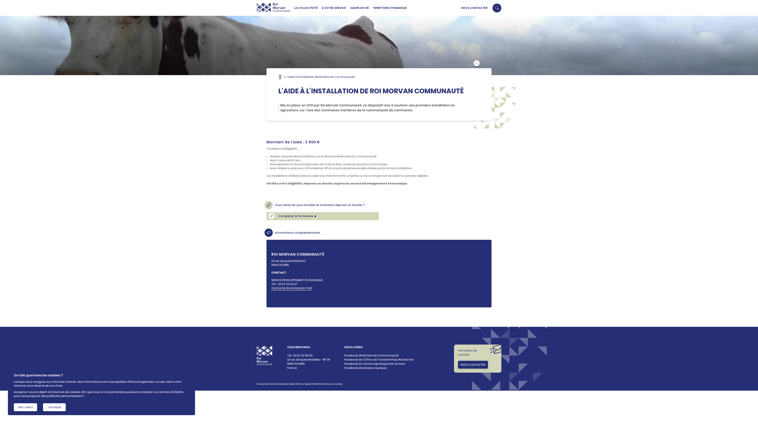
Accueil (280, 76)
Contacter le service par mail (291, 288)
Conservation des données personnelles (275, 384)
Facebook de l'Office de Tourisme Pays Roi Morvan (379, 360)
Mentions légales (303, 384)
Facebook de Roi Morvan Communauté (371, 355)
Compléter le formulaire (295, 216)
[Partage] (477, 63)
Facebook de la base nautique (365, 368)
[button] (497, 8)
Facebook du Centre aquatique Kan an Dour (374, 364)
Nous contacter (474, 8)
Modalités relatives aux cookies (327, 384)
